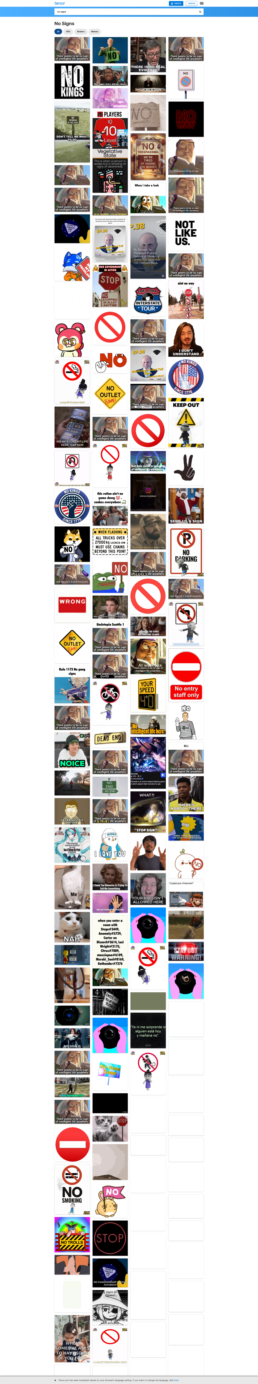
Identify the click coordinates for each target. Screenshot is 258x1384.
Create (177, 3)
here (176, 1380)
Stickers (81, 31)
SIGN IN (191, 3)
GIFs (68, 31)
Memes (94, 31)
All (58, 31)
